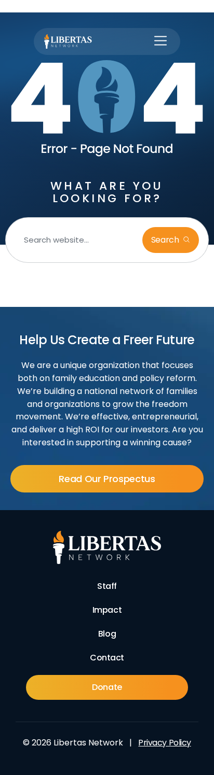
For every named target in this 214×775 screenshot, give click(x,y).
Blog (107, 634)
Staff (107, 586)
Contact (107, 658)
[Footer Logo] (107, 547)
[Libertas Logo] (68, 41)
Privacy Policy (164, 743)
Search (166, 240)
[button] (160, 41)
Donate (107, 687)
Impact (107, 610)
